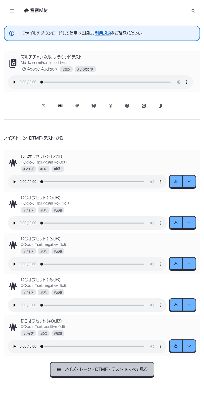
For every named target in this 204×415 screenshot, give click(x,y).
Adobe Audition (42, 69)
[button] (193, 11)
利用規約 (103, 33)
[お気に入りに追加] (13, 63)
